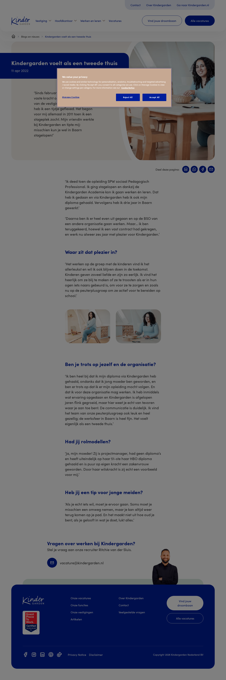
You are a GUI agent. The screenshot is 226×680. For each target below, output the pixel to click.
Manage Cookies (70, 97)
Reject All (128, 97)
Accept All (154, 97)
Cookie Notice (127, 87)
